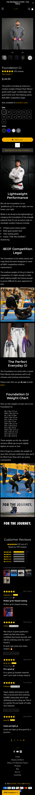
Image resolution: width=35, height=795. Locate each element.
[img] (9, 591)
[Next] (22, 52)
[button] (7, 71)
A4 (29, 117)
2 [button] (14, 740)
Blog (17, 769)
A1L (24, 112)
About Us (17, 772)
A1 (14, 112)
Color (4, 126)
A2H (4, 117)
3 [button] (17, 740)
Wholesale (17, 766)
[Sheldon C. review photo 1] (8, 612)
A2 (29, 112)
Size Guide (6, 74)
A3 (14, 117)
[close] (33, 3)
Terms (19, 783)
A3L (24, 117)
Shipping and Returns (17, 760)
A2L (9, 117)
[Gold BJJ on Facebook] (14, 752)
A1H (19, 112)
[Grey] (18, 131)
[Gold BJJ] (15, 9)
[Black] (4, 131)
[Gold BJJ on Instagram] (21, 752)
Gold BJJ (13, 783)
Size (3, 107)
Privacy (27, 783)
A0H (9, 112)
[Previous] (12, 52)
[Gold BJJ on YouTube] (17, 752)
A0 (4, 112)
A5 (4, 122)
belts (2, 385)
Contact (17, 757)
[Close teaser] (20, 790)
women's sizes (22, 102)
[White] (14, 131)
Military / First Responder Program (17, 763)
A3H (19, 117)
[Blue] (9, 131)
